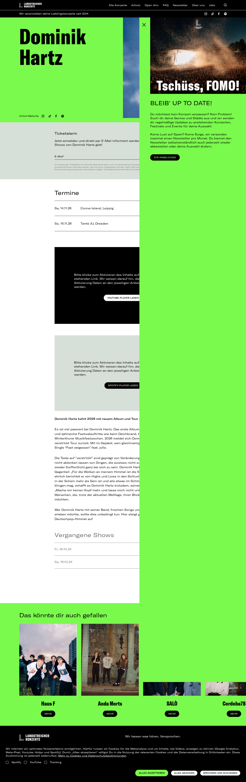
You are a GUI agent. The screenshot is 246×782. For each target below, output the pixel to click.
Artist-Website (29, 116)
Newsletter (180, 5)
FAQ (166, 5)
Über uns (198, 5)
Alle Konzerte (118, 5)
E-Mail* (59, 156)
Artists (135, 5)
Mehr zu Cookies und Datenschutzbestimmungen (92, 755)
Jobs (212, 5)
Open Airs (151, 5)
